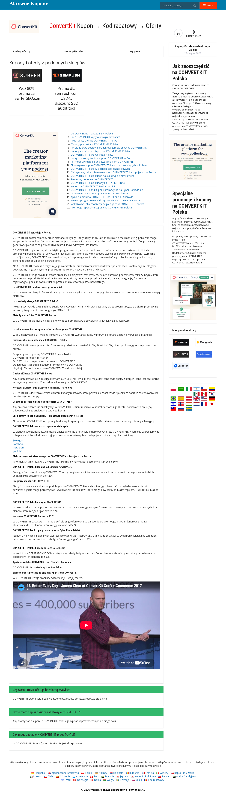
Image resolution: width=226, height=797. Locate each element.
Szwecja (124, 779)
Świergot (18, 440)
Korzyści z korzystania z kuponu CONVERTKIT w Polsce (102, 158)
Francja (149, 772)
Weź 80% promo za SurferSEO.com (28, 93)
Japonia (124, 776)
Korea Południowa (145, 776)
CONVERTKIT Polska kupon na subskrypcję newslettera (102, 175)
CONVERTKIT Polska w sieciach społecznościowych (100, 168)
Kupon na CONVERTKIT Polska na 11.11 (94, 186)
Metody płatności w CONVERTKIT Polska (94, 144)
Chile (50, 776)
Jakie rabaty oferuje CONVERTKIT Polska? (94, 140)
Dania (97, 779)
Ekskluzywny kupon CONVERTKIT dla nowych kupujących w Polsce (109, 165)
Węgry (110, 779)
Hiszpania (40, 772)
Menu (209, 5)
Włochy (163, 772)
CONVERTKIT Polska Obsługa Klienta (92, 154)
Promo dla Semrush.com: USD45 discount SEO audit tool (67, 98)
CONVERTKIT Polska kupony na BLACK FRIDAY (98, 182)
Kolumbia (64, 776)
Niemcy (102, 772)
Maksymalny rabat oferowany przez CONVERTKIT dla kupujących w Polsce (113, 172)
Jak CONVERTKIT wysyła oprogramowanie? (95, 137)
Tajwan (165, 776)
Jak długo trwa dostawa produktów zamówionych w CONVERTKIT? (109, 147)
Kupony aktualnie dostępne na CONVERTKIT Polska (100, 151)
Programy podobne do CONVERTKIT (92, 179)
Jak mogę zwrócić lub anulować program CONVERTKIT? (102, 161)
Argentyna (81, 776)
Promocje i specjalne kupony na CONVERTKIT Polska (101, 207)
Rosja (138, 779)
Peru (96, 776)
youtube (17, 451)
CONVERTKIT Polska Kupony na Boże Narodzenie (99, 193)
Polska (88, 772)
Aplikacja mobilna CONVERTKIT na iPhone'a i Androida (102, 197)
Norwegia (82, 779)
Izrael (67, 779)
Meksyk (37, 776)
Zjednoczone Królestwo (65, 772)
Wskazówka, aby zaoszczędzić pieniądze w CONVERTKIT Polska (107, 204)
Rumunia (134, 772)
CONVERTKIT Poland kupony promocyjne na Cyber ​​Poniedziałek (107, 190)
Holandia (117, 772)
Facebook (18, 444)
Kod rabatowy (155, 779)
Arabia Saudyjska (186, 776)
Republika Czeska (184, 772)
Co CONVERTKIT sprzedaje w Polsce (92, 133)
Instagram (19, 447)
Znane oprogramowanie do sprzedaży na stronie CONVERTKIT (107, 200)
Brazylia (109, 776)
